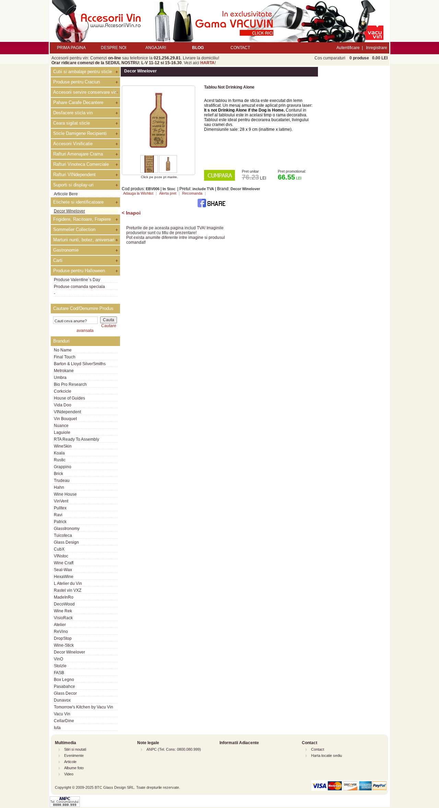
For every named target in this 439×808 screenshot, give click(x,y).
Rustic (60, 460)
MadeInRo (63, 597)
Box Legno (64, 679)
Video (68, 774)
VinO (58, 659)
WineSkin (63, 446)
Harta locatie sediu (326, 755)
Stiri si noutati (75, 749)
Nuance (61, 425)
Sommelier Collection (74, 229)
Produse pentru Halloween (79, 270)
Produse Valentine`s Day (77, 279)
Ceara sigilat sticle (71, 123)
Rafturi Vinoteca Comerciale (81, 164)
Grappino (62, 466)
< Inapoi (131, 213)
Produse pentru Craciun (76, 81)
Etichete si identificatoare (78, 202)
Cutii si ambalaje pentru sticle (82, 71)
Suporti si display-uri (73, 184)
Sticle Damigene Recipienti (80, 133)
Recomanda (192, 193)
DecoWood (64, 604)
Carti (57, 260)
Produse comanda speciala (79, 286)
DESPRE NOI (113, 47)
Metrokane (64, 370)
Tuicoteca (63, 535)
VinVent (61, 501)
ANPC (151, 749)
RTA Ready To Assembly (76, 439)
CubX (59, 549)
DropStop (63, 638)
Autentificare (348, 47)
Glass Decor (65, 693)
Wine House (65, 494)
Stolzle (60, 665)
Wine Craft (63, 563)
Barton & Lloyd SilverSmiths (80, 363)
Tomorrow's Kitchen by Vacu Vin (83, 707)
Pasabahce (64, 686)
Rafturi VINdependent (74, 174)
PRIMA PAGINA (71, 47)
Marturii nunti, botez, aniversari (84, 239)
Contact (317, 749)
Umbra (60, 377)
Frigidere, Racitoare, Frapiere (82, 219)
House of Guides (69, 398)
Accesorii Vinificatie (73, 143)
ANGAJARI (155, 47)
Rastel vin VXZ (67, 590)
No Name (63, 350)
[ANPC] (65, 805)
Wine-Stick (64, 645)
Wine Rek (63, 611)
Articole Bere (66, 194)
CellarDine (64, 720)
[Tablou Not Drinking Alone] (158, 153)
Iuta (57, 727)
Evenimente (74, 755)
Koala (59, 453)
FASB (59, 672)
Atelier (60, 624)
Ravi (58, 514)
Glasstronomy (67, 528)
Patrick (60, 521)
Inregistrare (376, 47)
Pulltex (60, 508)
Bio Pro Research (70, 384)
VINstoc (61, 556)
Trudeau (62, 480)
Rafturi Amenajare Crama (78, 154)
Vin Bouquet (65, 418)
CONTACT (240, 47)
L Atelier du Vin (68, 583)
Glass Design (66, 542)
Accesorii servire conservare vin (85, 92)
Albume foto (74, 768)
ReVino (61, 631)
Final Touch (64, 357)
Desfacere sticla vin (73, 112)
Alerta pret (167, 193)
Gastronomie (66, 250)
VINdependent (67, 411)
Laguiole (62, 432)
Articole (70, 762)
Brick (58, 473)
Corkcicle (62, 391)
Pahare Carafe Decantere (78, 102)
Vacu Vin (62, 714)
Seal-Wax (63, 569)
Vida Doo (62, 405)
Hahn (59, 487)
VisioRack (63, 617)
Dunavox (62, 700)
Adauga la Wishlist (138, 193)
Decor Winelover (69, 211)
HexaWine (63, 576)
